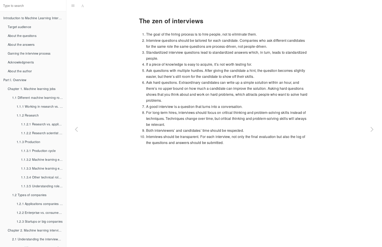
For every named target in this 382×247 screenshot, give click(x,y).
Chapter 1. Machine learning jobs (31, 88)
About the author (20, 71)
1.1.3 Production (28, 142)
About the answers (21, 44)
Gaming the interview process (29, 53)
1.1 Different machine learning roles (38, 97)
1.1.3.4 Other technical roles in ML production (43, 177)
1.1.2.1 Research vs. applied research (43, 124)
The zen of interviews (233, 5)
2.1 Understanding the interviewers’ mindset (39, 239)
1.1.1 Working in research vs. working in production (41, 106)
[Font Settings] (82, 5)
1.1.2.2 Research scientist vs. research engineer (43, 133)
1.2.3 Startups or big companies (40, 221)
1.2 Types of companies (29, 195)
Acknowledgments (21, 62)
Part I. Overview (14, 80)
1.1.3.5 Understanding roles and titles (43, 186)
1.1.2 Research (28, 115)
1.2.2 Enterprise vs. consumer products (41, 212)
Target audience (19, 27)
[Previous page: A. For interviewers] (76, 129)
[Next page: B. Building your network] (372, 129)
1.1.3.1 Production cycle (38, 150)
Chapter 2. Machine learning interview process (37, 230)
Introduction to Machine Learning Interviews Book (34, 18)
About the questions (22, 35)
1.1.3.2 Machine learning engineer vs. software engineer (43, 159)
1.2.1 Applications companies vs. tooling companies (41, 203)
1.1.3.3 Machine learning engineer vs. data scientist (43, 168)
